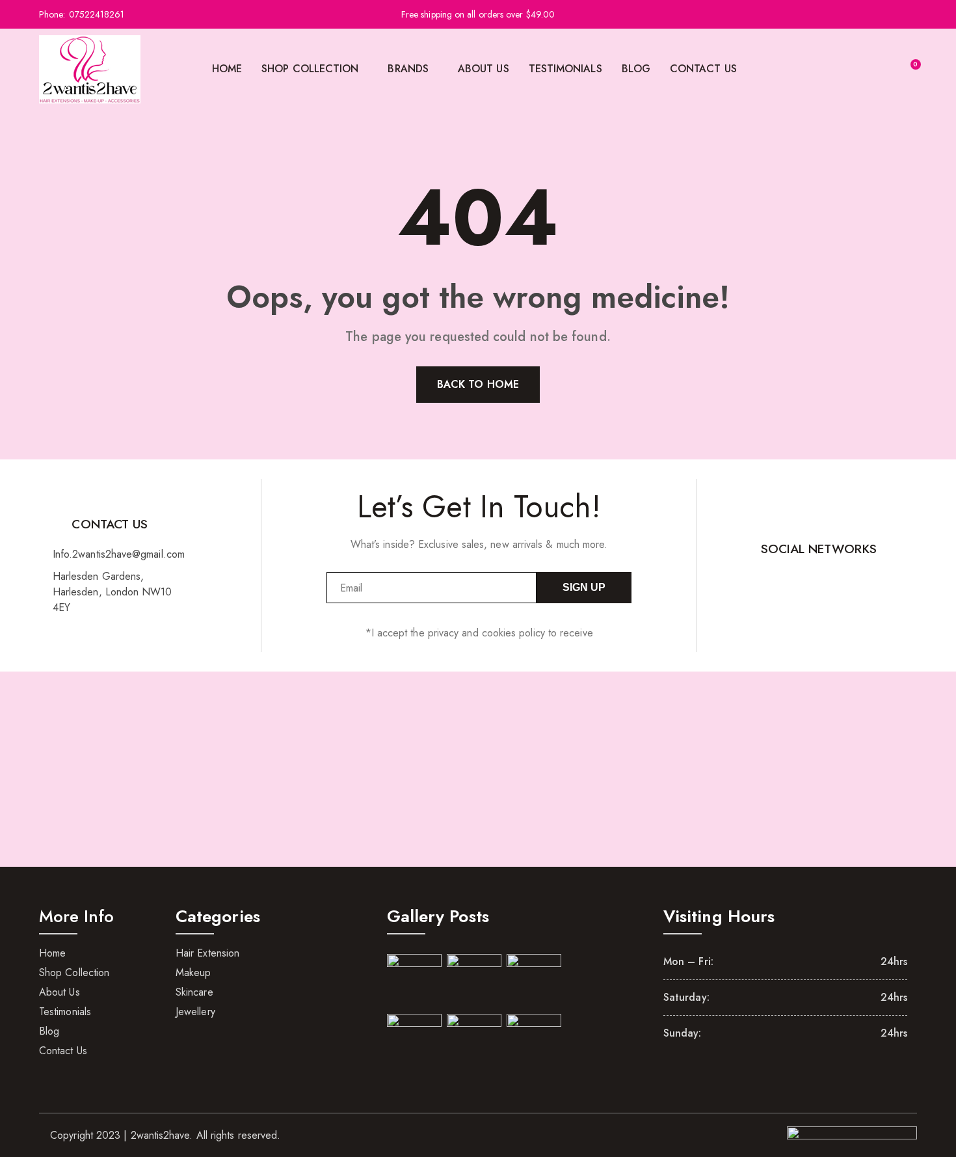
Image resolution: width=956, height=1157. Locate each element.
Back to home (478, 384)
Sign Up (584, 587)
